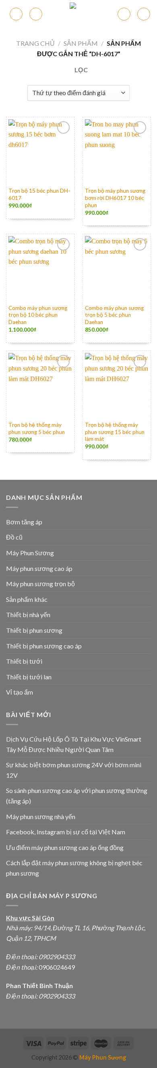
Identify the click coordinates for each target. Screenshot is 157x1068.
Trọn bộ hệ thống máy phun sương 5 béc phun (36, 428)
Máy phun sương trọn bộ (40, 583)
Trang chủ (35, 43)
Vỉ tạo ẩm (19, 692)
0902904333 (57, 956)
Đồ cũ (14, 537)
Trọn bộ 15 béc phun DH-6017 (39, 194)
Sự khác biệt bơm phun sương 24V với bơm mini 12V (73, 770)
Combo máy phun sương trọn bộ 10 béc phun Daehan (37, 315)
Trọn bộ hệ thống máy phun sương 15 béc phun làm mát (115, 432)
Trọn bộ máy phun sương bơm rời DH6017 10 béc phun (115, 198)
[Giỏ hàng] (124, 14)
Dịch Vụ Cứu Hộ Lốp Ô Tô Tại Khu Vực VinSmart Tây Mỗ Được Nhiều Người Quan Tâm (73, 744)
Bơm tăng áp (24, 522)
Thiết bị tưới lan (29, 677)
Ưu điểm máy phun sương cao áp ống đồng (65, 847)
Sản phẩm (81, 43)
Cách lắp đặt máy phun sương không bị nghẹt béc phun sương (74, 868)
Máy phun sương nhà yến (40, 816)
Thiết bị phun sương (34, 630)
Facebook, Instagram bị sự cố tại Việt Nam (65, 832)
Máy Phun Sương (30, 552)
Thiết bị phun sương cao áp (44, 646)
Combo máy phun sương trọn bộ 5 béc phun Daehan (114, 315)
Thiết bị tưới (24, 661)
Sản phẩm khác (27, 599)
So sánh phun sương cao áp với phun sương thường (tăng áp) (76, 796)
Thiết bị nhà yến (28, 614)
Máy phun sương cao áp (39, 568)
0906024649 (56, 967)
